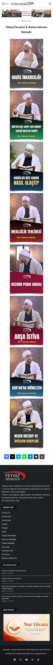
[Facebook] (6, 456)
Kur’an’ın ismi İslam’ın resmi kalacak (14, 571)
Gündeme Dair (7, 551)
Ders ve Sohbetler (9, 539)
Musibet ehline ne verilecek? (12, 578)
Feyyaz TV (6, 513)
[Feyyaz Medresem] (23, 3)
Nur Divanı (6, 554)
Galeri (4, 532)
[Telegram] (30, 456)
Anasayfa (27, 21)
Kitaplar (5, 528)
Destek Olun (6, 516)
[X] (12, 456)
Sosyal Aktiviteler (9, 535)
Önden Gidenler (8, 543)
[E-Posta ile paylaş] (36, 456)
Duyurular (6, 547)
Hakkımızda (6, 520)
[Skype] (18, 456)
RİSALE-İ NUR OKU (9, 558)
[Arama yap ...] (50, 4)
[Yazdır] (42, 456)
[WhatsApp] (24, 456)
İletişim (4, 524)
